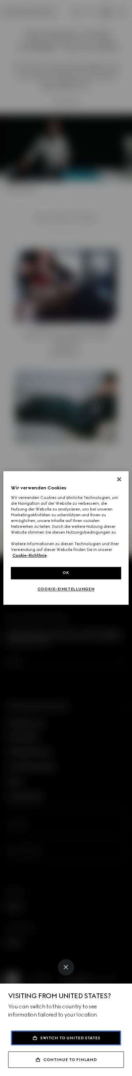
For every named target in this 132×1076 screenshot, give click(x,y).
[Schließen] (119, 479)
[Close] (66, 967)
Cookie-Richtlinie (30, 555)
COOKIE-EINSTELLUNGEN (66, 589)
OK (66, 573)
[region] (66, 538)
